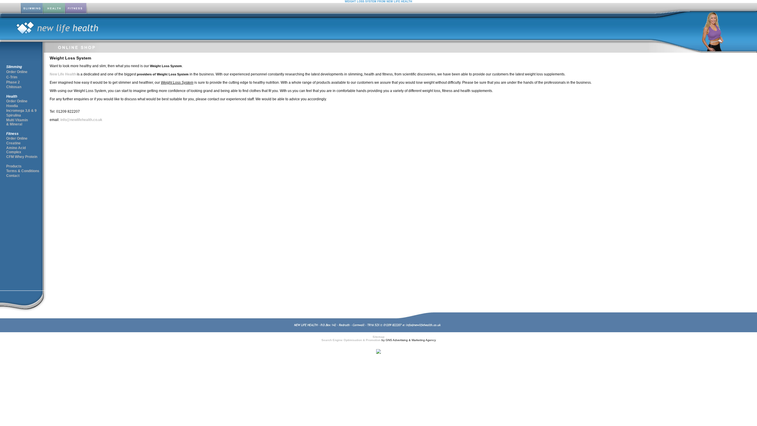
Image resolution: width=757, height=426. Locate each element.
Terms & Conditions (22, 171)
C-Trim (11, 77)
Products (14, 166)
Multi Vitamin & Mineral (17, 122)
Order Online (17, 72)
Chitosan (13, 87)
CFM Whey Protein (21, 157)
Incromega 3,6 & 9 (21, 111)
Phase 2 (13, 82)
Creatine (13, 143)
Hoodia (12, 106)
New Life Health (63, 74)
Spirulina (13, 115)
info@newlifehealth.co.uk (80, 120)
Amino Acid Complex (16, 150)
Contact (13, 176)
